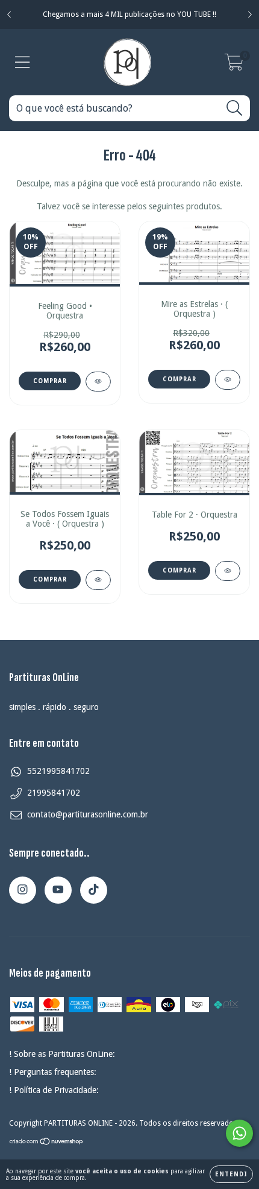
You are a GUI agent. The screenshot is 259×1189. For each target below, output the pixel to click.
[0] (234, 66)
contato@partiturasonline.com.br (87, 814)
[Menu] (22, 62)
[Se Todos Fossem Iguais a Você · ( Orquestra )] (98, 580)
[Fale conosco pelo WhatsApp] (239, 1133)
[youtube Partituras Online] (58, 890)
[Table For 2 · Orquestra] (227, 571)
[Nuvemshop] (46, 1143)
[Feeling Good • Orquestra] (98, 382)
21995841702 (53, 792)
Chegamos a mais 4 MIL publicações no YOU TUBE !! (129, 14)
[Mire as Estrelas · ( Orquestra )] (227, 380)
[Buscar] (234, 108)
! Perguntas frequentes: (52, 1072)
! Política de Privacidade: (54, 1090)
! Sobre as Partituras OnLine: (62, 1054)
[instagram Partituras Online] (22, 890)
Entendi (231, 1174)
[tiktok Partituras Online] (93, 890)
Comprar (50, 579)
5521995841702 (58, 771)
